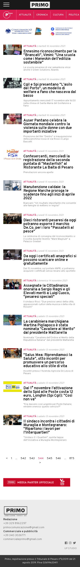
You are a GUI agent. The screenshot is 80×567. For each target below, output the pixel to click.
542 (23, 458)
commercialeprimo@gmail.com (22, 539)
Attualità (25, 15)
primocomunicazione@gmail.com (23, 527)
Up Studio (70, 548)
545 (49, 458)
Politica (74, 15)
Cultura (58, 15)
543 (32, 458)
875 (71, 458)
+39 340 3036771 (14, 535)
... (16, 458)
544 (40, 458)
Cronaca (42, 15)
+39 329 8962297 (14, 523)
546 (58, 458)
